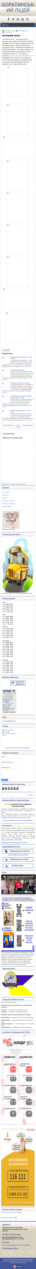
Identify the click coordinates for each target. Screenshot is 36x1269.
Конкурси (31, 1253)
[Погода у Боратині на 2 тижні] (10, 734)
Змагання (32, 1252)
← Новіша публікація (7, 425)
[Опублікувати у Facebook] (8, 350)
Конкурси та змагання (8, 500)
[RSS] (27, 19)
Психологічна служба (9, 1253)
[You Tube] (22, 19)
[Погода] (6, 731)
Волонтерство (6, 492)
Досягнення (5, 495)
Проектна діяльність (8, 1255)
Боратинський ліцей (18, 7)
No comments (8, 32)
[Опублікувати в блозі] (5, 350)
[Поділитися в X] (6, 350)
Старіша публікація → (28, 425)
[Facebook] (8, 19)
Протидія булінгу (7, 506)
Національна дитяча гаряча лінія (10, 1212)
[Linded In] (18, 19)
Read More (27, 366)
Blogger (28, 747)
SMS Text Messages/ (21, 1262)
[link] (14, 56)
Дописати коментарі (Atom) (18, 484)
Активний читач (11, 35)
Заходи (26, 30)
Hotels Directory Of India (22, 1261)
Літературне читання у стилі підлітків (20, 383)
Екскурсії (21, 1252)
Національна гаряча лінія (8, 1217)
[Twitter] (13, 19)
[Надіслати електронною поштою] (3, 350)
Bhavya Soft (13, 1261)
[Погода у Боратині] (8, 730)
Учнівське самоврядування (18, 370)
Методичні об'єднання (8, 503)
